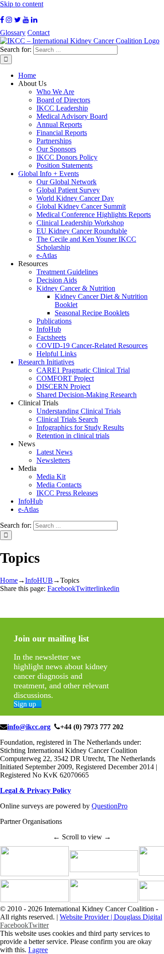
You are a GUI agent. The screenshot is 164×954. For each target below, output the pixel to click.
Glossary (13, 32)
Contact (38, 32)
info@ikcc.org (29, 727)
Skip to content (21, 4)
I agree (38, 950)
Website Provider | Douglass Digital (111, 917)
